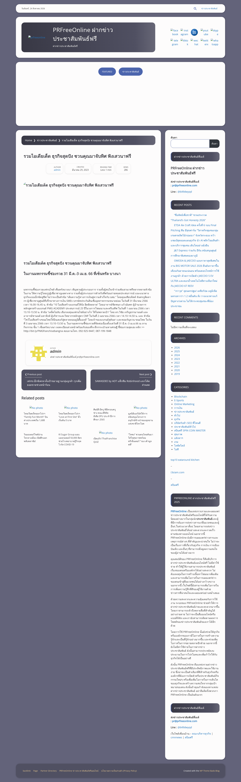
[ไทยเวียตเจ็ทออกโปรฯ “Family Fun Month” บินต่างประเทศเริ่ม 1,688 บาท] (36, 408)
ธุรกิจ (177, 419)
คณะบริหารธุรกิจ (201, 733)
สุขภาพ (178, 434)
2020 (177, 370)
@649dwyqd (185, 191)
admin (57, 169)
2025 (177, 351)
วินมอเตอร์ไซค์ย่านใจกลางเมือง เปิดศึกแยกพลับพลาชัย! (35, 438)
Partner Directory (49, 770)
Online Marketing (184, 404)
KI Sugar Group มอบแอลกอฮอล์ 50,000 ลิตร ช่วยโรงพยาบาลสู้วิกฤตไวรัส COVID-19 (70, 439)
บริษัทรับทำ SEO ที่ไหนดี (187, 423)
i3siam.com (177, 472)
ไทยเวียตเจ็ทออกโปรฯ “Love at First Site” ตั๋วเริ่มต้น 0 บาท (70, 417)
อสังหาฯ (178, 438)
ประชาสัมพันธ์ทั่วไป (185, 426)
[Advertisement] (120, 99)
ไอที (176, 449)
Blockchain (180, 396)
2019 (177, 374)
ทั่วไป (177, 415)
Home (28, 140)
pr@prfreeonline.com (184, 185)
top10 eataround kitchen (185, 459)
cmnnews (176, 737)
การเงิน (178, 407)
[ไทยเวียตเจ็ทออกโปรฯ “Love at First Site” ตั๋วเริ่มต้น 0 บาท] (70, 408)
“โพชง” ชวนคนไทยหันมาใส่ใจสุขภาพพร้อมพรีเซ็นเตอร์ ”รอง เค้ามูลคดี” (140, 439)
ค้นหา (174, 137)
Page (35, 770)
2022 (177, 362)
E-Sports (179, 400)
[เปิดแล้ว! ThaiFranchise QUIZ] (105, 433)
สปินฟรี (175, 485)
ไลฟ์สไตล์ (179, 445)
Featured (107, 71)
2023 (177, 359)
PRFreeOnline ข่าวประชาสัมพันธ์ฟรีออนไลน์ (78, 770)
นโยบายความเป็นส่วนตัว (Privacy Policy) (119, 770)
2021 (177, 366)
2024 (177, 355)
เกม (176, 441)
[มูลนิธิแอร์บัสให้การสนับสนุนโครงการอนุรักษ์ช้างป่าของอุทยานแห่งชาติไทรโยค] (140, 408)
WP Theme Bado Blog (210, 770)
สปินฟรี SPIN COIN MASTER (189, 430)
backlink (27, 770)
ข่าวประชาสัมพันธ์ (209, 8)
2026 (177, 347)
